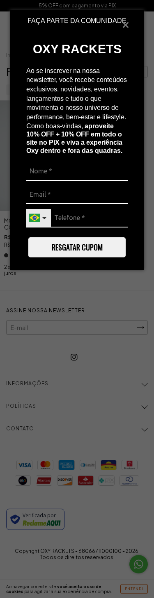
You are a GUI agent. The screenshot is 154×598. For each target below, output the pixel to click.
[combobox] (38, 218)
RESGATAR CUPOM (77, 247)
